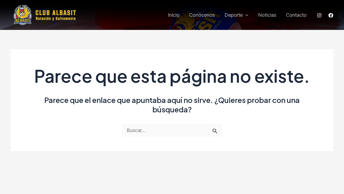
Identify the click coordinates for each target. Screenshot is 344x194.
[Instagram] (319, 15)
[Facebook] (330, 15)
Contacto (296, 15)
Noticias (267, 15)
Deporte (233, 15)
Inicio (174, 15)
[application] (245, 15)
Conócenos (202, 15)
